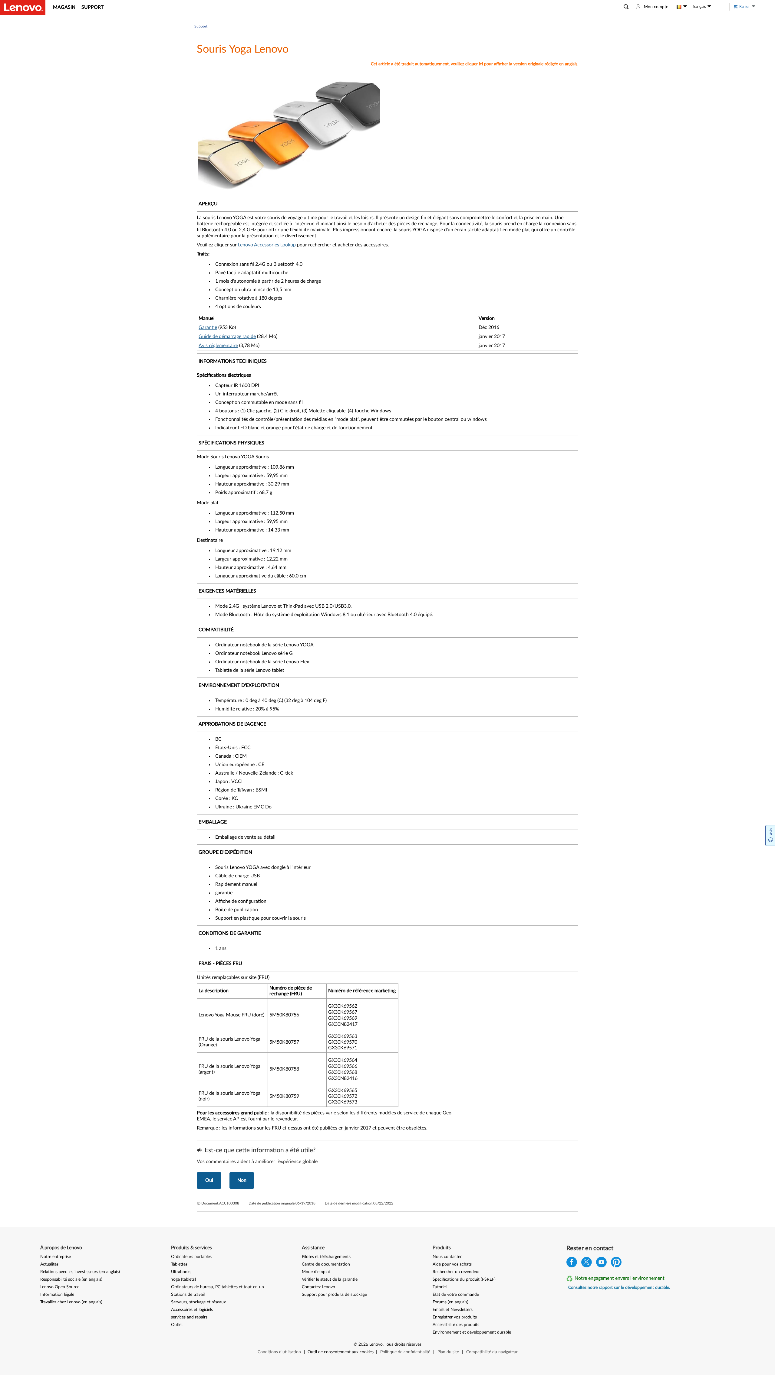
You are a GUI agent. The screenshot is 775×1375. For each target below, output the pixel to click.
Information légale (57, 1294)
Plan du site (448, 1352)
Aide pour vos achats (452, 1264)
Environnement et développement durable (472, 1332)
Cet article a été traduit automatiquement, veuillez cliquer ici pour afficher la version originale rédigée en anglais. (474, 64)
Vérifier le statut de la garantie (330, 1279)
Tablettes (179, 1264)
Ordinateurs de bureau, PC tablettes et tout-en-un (217, 1287)
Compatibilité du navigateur (492, 1352)
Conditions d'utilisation (279, 1352)
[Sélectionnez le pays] (682, 6)
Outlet (177, 1325)
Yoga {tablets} (183, 1279)
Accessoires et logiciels (192, 1310)
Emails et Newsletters (453, 1310)
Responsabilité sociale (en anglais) (71, 1279)
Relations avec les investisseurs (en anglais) (80, 1272)
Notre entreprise (55, 1257)
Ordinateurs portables (191, 1257)
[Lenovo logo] (22, 7)
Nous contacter (447, 1257)
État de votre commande (456, 1294)
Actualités (49, 1264)
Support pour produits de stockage (334, 1294)
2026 (363, 1344)
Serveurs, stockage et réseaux (198, 1302)
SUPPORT (92, 7)
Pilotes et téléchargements (326, 1257)
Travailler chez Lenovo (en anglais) (71, 1302)
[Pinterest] (616, 1263)
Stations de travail (188, 1294)
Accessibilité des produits (456, 1325)
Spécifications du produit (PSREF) (464, 1279)
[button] (626, 7)
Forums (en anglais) (450, 1302)
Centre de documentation (326, 1264)
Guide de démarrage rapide (227, 336)
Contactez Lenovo (318, 1287)
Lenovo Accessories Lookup (267, 244)
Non (241, 1180)
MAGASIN (64, 7)
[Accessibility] (719, 7)
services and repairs (189, 1317)
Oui (209, 1180)
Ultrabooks (181, 1272)
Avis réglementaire (218, 345)
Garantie (208, 327)
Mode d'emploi (316, 1272)
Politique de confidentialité (405, 1352)
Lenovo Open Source (59, 1287)
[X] (586, 1263)
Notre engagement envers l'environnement (620, 1278)
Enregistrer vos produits (455, 1317)
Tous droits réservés (403, 1344)
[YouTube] (601, 1263)
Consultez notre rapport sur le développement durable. (619, 1288)
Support (200, 26)
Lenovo (376, 1344)
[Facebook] (571, 1263)
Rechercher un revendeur (456, 1272)
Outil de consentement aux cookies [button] (341, 1352)
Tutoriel (440, 1287)
